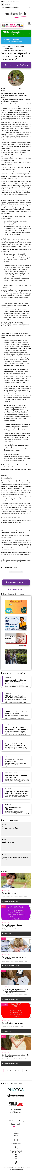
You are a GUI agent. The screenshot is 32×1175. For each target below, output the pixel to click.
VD (2, 1)
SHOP (17, 1)
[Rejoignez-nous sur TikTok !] (16, 1162)
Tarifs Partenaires (14, 7)
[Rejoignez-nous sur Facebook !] (16, 1155)
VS (8, 1)
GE (4, 1)
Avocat (7, 7)
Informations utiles (16, 1169)
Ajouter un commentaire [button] (16, 572)
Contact (22, 1167)
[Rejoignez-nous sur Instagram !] (16, 1159)
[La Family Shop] (12, 25)
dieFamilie (12, 1)
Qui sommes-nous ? (16, 1167)
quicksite (10, 1167)
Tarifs (10, 1169)
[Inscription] (26, 7)
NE (6, 1)
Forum (21, 1169)
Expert (2, 7)
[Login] (29, 7)
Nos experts (27, 1167)
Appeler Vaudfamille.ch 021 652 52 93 (16, 1152)
